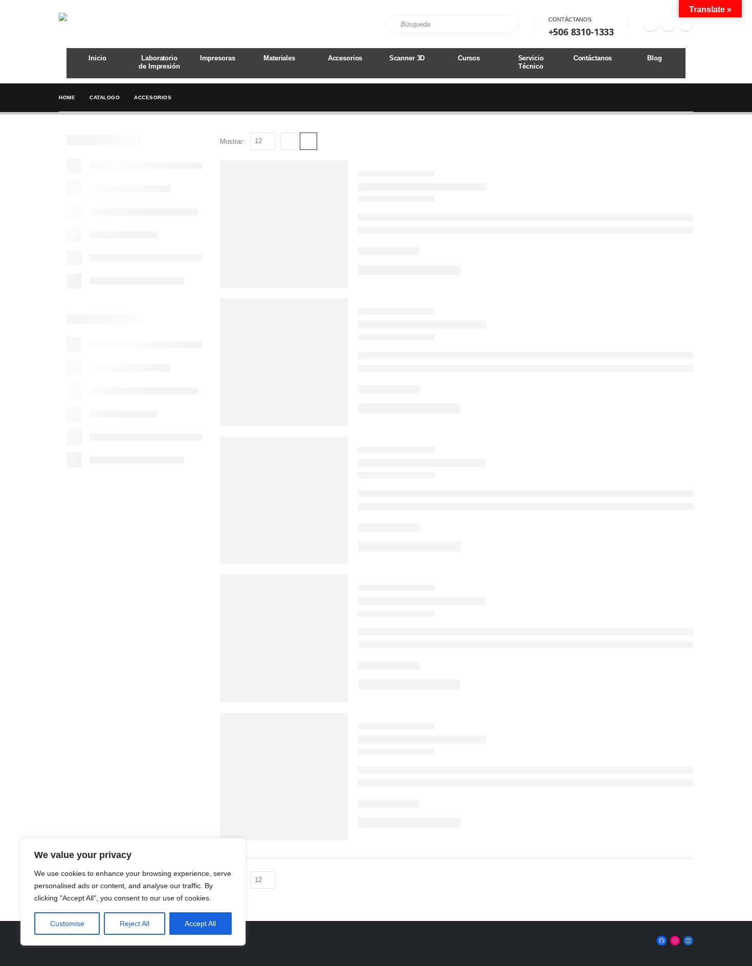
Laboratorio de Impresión (159, 62)
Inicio (97, 58)
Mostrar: (232, 141)
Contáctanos (569, 19)
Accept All (200, 923)
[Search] (504, 24)
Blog (654, 58)
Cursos (469, 58)
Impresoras (217, 58)
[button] (289, 141)
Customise (67, 923)
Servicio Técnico (531, 62)
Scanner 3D (407, 58)
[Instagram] (668, 24)
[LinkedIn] (685, 24)
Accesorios (345, 58)
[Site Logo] (87, 24)
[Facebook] (651, 24)
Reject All (134, 923)
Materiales (279, 58)
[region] (133, 892)
